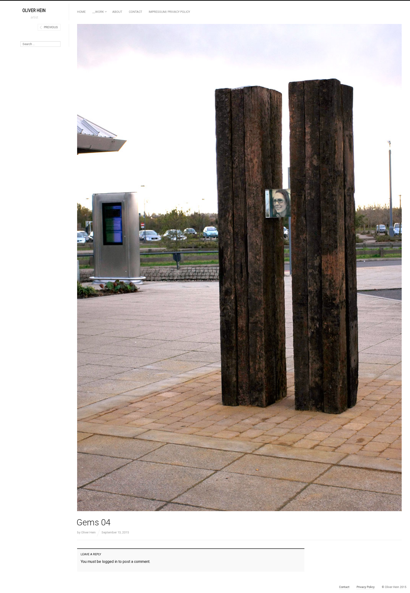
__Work (98, 12)
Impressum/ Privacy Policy (169, 12)
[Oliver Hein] (34, 10)
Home (81, 12)
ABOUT (117, 12)
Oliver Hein (88, 532)
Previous (51, 27)
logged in (109, 561)
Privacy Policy (366, 587)
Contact (135, 12)
